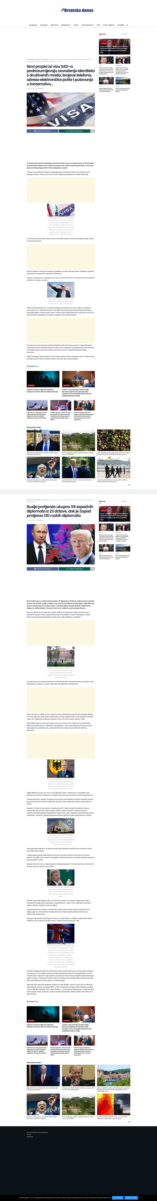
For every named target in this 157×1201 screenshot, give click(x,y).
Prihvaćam (118, 1198)
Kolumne (120, 25)
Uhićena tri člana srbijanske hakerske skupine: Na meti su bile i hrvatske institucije (42, 391)
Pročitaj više (131, 1198)
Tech (98, 25)
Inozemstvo (66, 25)
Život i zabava (108, 25)
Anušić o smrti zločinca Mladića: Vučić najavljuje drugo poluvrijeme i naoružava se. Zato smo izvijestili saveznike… (122, 71)
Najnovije (33, 25)
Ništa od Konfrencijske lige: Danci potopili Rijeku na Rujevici (123, 90)
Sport (76, 25)
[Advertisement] (61, 46)
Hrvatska (54, 25)
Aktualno (44, 25)
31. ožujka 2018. (31, 89)
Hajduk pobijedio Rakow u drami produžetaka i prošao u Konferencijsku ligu (106, 90)
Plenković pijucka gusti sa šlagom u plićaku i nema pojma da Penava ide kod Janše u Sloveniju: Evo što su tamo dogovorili (84, 416)
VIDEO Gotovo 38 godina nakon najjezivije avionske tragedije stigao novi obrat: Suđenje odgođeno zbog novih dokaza (37, 415)
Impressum (30, 1137)
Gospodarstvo (87, 25)
